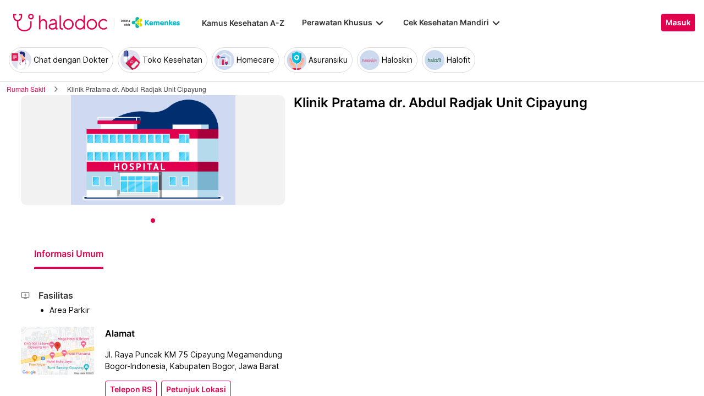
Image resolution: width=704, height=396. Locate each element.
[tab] (68, 253)
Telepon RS (131, 389)
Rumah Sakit (26, 89)
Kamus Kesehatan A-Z (243, 23)
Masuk (678, 22)
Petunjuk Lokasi (196, 389)
